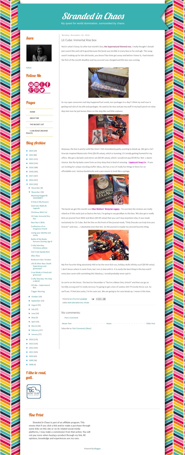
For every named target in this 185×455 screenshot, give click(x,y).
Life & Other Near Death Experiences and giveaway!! (41, 266)
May (33, 318)
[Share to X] (102, 299)
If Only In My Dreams (40, 202)
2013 (31, 344)
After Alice (35, 256)
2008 (31, 365)
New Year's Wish (38, 223)
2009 (31, 361)
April (33, 322)
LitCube (86, 303)
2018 (31, 172)
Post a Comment (71, 318)
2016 (31, 180)
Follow (28, 68)
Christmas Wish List (39, 212)
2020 (31, 163)
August (34, 305)
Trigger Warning (38, 292)
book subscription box (75, 303)
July (32, 309)
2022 (31, 155)
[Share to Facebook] (104, 299)
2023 (31, 151)
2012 (31, 348)
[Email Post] (92, 299)
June (33, 313)
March (34, 326)
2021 (31, 159)
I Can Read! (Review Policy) (37, 132)
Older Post (150, 324)
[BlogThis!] (99, 299)
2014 (31, 340)
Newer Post (66, 324)
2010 (31, 356)
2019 (31, 168)
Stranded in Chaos (92, 15)
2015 (31, 184)
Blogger (97, 449)
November (35, 192)
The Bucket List (37, 125)
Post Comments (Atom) (81, 329)
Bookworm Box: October (41, 260)
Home (108, 324)
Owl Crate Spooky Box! (40, 252)
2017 (31, 176)
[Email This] (97, 299)
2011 (31, 352)
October (34, 297)
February (35, 330)
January (34, 334)
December (35, 188)
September (35, 301)
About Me (34, 118)
